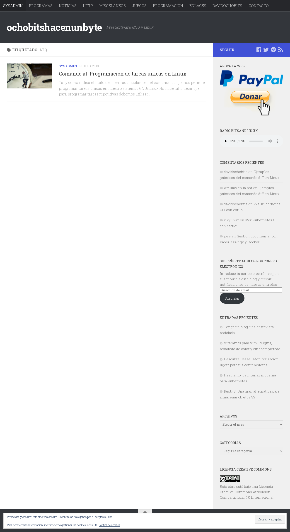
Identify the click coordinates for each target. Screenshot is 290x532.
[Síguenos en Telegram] (273, 49)
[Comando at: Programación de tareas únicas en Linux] (29, 75)
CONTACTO (259, 5)
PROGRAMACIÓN (168, 5)
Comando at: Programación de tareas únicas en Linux (122, 73)
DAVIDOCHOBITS (227, 5)
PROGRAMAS (41, 5)
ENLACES (197, 5)
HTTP (88, 5)
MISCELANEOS (112, 5)
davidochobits (235, 171)
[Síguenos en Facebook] (258, 49)
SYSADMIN (13, 5)
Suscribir (232, 298)
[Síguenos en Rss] (280, 49)
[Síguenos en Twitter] (266, 49)
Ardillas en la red (238, 187)
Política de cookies (109, 525)
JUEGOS (139, 5)
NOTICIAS (68, 5)
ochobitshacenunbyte (54, 27)
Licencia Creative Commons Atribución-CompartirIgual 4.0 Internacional (246, 492)
